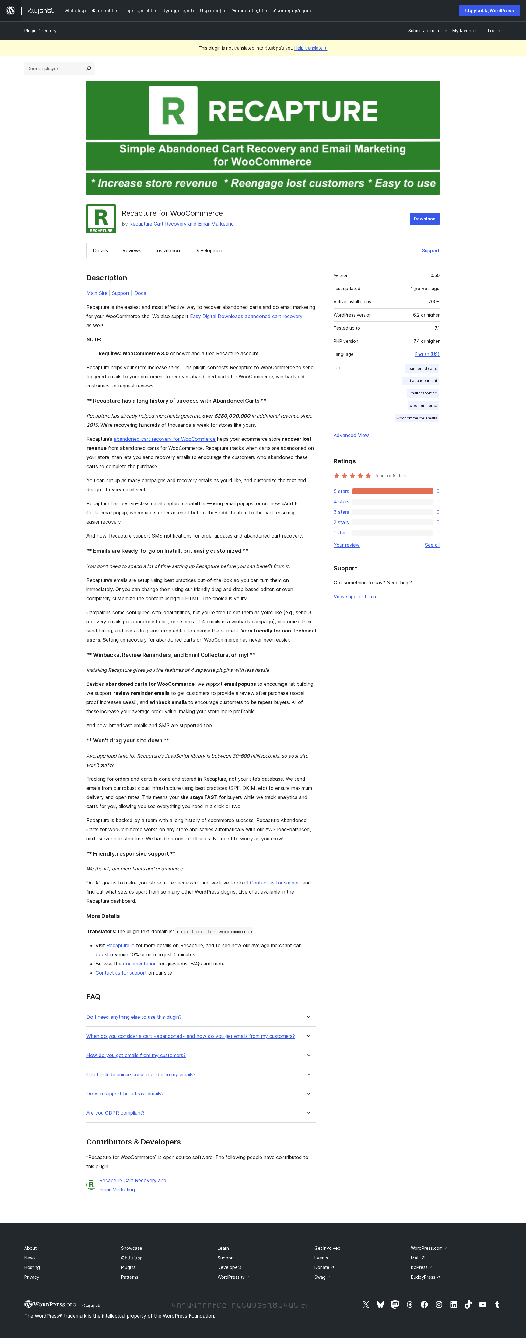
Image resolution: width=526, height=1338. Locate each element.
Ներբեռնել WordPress (489, 10)
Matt (418, 1257)
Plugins (128, 1267)
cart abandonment (420, 380)
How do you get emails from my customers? (136, 1055)
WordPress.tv (234, 1277)
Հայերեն (91, 1305)
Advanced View (351, 435)
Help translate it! (311, 48)
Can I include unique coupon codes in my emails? (141, 1074)
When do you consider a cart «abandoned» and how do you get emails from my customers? (190, 1036)
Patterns (129, 1277)
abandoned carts (421, 368)
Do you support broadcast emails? (125, 1094)
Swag (322, 1277)
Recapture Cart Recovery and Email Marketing (181, 224)
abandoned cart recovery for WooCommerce (165, 439)
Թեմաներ (132, 1257)
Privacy (31, 1277)
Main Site (96, 293)
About (30, 1248)
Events (321, 1257)
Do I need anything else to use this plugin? (133, 1017)
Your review (347, 545)
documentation (140, 964)
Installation (168, 250)
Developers (229, 1267)
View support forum (355, 597)
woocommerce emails (417, 418)
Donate (324, 1267)
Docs (140, 293)
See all (432, 545)
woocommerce (423, 405)
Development (209, 250)
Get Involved (327, 1248)
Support (431, 250)
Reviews (131, 250)
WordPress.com (429, 1248)
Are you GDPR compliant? (115, 1113)
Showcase (131, 1248)
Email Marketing (423, 393)
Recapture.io (121, 945)
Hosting (32, 1267)
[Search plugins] (89, 68)
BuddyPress (425, 1277)
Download (425, 218)
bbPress (422, 1267)
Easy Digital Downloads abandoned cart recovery (246, 316)
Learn (223, 1248)
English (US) (427, 354)
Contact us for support (275, 883)
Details (100, 250)
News (30, 1257)
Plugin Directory (40, 30)
